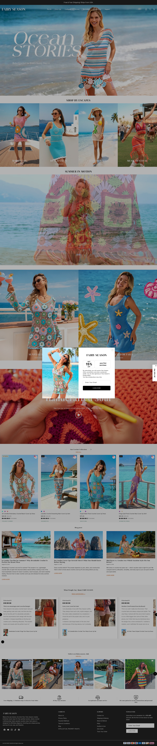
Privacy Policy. (87, 375)
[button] (155, 373)
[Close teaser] (156, 366)
